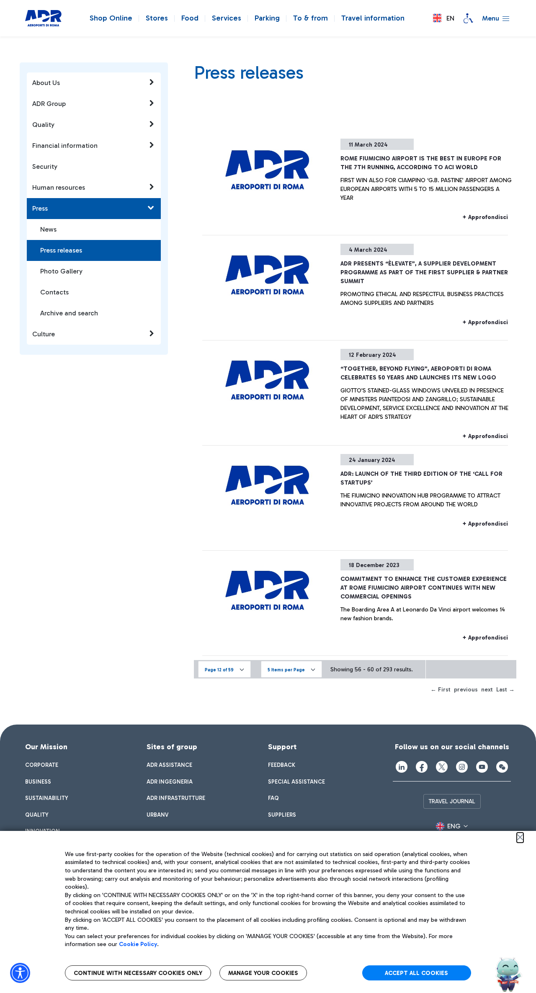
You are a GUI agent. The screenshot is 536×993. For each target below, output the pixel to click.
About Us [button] (46, 83)
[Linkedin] (401, 767)
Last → (505, 689)
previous (466, 689)
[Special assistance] (468, 18)
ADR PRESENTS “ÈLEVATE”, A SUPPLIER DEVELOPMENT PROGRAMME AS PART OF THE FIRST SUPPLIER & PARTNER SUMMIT (424, 272)
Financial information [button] (65, 146)
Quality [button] (43, 125)
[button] (443, 18)
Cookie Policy (138, 944)
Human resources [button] (58, 187)
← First (440, 689)
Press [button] (40, 208)
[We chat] (502, 767)
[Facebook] (422, 767)
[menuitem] (41, 765)
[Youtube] (482, 767)
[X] (442, 767)
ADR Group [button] (49, 104)
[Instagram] (462, 767)
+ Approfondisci (485, 217)
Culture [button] (43, 334)
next (487, 689)
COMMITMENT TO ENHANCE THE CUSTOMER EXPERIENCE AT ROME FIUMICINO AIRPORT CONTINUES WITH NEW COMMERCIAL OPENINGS (423, 587)
